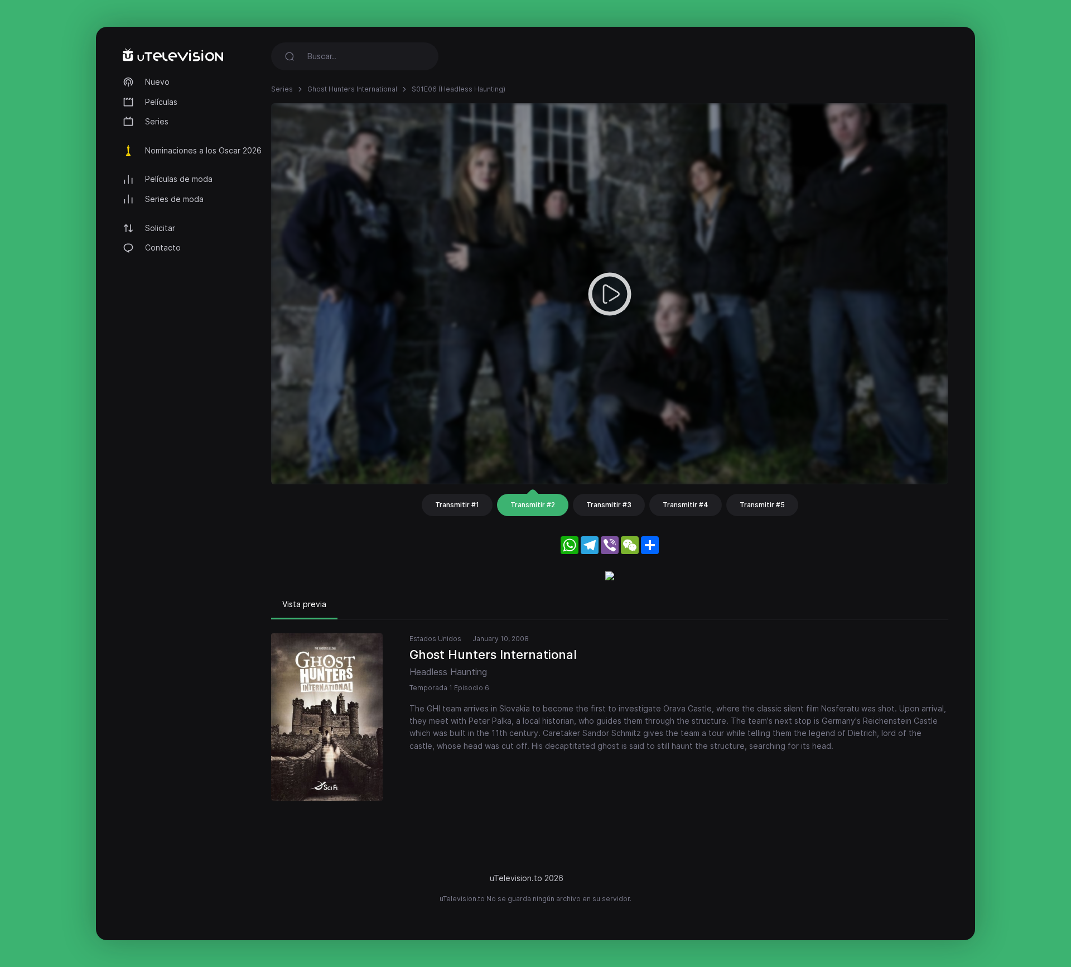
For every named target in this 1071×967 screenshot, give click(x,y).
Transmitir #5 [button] (762, 505)
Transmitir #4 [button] (685, 505)
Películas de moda (179, 179)
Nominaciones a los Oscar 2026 (203, 150)
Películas (161, 102)
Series (156, 121)
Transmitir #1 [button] (457, 505)
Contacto (163, 247)
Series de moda (174, 199)
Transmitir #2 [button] (532, 505)
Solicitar (160, 228)
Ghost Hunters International (352, 89)
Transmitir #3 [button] (608, 505)
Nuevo (157, 81)
